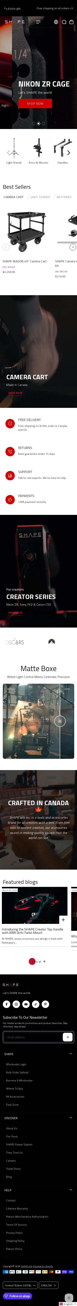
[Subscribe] (68, 1037)
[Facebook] (6, 1004)
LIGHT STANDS (40, 197)
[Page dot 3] (43, 123)
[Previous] (5, 8)
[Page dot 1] (33, 123)
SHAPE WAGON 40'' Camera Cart (25, 261)
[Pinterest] (45, 1004)
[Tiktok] (35, 1004)
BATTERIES (64, 197)
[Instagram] (16, 1004)
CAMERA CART (14, 197)
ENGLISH (46, 1285)
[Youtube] (26, 1004)
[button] (68, 1304)
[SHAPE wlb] (18, 22)
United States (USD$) (18, 1285)
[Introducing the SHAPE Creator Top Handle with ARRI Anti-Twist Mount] (34, 905)
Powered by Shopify (43, 1266)
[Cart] (71, 22)
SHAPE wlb (27, 1266)
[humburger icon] (38, 22)
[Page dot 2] (38, 123)
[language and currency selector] (56, 22)
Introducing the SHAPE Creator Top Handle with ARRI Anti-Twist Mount (32, 931)
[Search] (64, 22)
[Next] (72, 8)
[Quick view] (49, 208)
